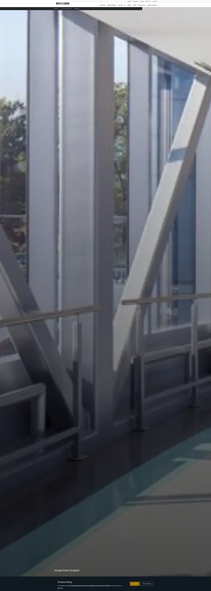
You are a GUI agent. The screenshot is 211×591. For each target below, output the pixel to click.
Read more (60, 588)
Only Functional (147, 584)
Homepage (56, 8)
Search (155, 1)
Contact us (148, 1)
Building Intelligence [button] (111, 5)
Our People (135, 1)
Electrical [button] (120, 5)
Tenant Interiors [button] (141, 5)
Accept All (134, 584)
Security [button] (134, 5)
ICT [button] (125, 5)
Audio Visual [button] (102, 5)
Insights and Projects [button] (152, 5)
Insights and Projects (67, 8)
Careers (142, 1)
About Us (130, 1)
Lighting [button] (129, 5)
